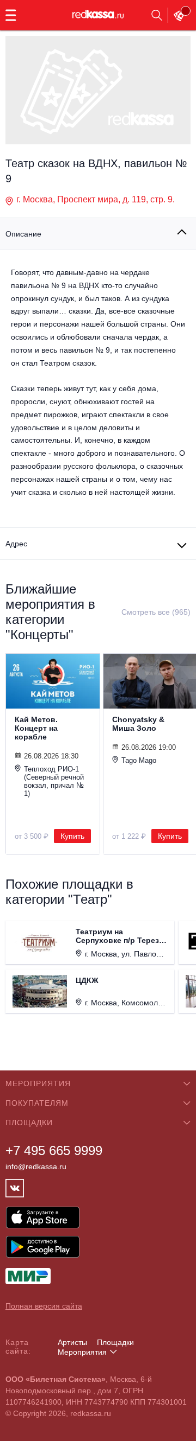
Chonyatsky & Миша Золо (138, 723)
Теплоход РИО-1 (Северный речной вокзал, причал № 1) (54, 781)
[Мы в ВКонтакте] (14, 1188)
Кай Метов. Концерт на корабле (36, 728)
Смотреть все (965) (156, 612)
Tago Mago (138, 760)
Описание (23, 233)
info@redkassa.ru (35, 1166)
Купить (72, 836)
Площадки (115, 1342)
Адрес (16, 543)
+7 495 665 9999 (53, 1150)
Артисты (72, 1342)
